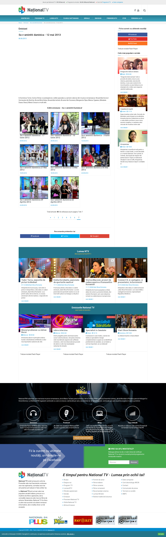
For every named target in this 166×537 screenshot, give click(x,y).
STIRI (124, 18)
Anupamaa (124, 144)
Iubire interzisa (60, 330)
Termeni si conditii (129, 491)
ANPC (125, 494)
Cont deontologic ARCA (131, 482)
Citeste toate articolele (83, 438)
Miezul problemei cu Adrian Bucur (34, 331)
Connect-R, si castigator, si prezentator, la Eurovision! (130, 281)
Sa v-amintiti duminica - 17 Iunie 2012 (32, 136)
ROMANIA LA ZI (136, 18)
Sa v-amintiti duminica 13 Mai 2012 (64, 168)
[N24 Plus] (38, 520)
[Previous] (50, 218)
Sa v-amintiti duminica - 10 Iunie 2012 (63, 136)
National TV (51, 530)
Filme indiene (98, 482)
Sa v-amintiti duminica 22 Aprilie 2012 (62, 201)
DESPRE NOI (25, 18)
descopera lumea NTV (83, 254)
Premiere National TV (71, 499)
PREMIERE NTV (112, 18)
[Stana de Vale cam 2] (127, 520)
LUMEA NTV (54, 18)
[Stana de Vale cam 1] (105, 520)
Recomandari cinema (100, 491)
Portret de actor (98, 480)
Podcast (66, 423)
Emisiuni (26, 22)
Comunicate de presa (130, 488)
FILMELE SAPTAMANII (71, 18)
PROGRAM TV (39, 18)
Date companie (118, 2)
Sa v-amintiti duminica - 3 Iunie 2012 (95, 136)
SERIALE (87, 18)
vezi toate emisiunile (82, 310)
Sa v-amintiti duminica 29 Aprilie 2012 (31, 201)
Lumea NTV (68, 488)
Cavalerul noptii (126, 109)
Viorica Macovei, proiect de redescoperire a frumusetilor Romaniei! (99, 282)
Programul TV (106, 2)
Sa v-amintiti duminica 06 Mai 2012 (94, 168)
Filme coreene (98, 485)
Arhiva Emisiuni (69, 505)
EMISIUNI (98, 18)
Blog (99, 423)
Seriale (66, 494)
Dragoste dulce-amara (129, 72)
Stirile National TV (70, 502)
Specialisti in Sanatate (96, 330)
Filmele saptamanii (70, 491)
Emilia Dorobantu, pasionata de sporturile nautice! (66, 281)
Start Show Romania (35, 285)
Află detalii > (71, 534)
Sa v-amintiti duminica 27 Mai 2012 (33, 168)
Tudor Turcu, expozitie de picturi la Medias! (33, 281)
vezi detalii (123, 92)
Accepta (161, 534)
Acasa (20, 22)
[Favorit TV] (83, 520)
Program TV (68, 485)
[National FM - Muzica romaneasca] (60, 520)
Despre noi (67, 482)
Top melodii (132, 423)
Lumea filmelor (98, 494)
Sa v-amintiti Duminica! (36, 22)
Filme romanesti (99, 488)
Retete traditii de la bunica (102, 497)
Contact (125, 485)
